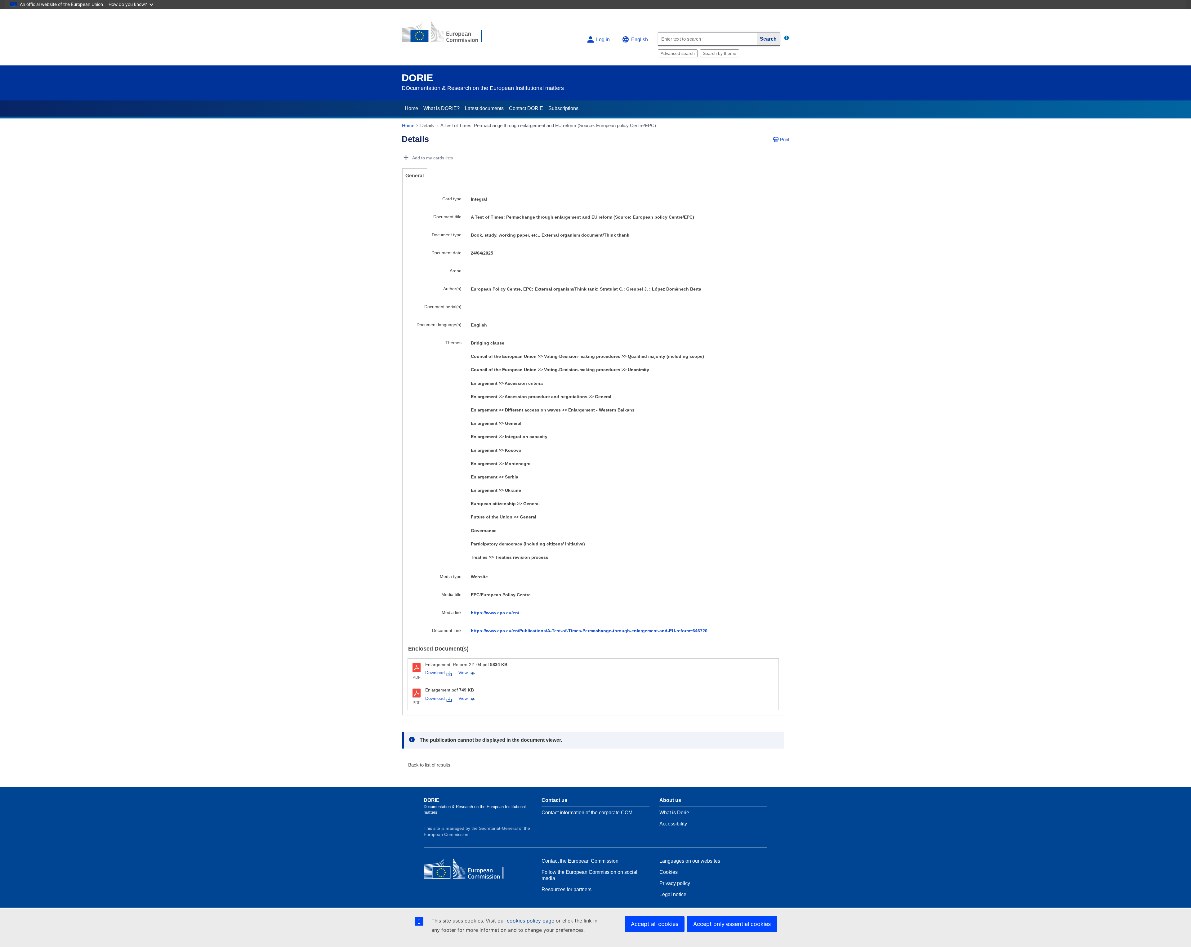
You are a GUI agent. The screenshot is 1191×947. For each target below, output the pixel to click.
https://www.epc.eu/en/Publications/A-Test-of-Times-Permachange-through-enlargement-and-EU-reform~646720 (589, 630)
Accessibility (673, 823)
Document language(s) (439, 324)
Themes (453, 342)
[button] (426, 764)
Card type (452, 198)
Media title (451, 594)
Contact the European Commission (580, 861)
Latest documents (484, 108)
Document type (447, 234)
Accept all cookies (654, 924)
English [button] (639, 39)
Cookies (668, 872)
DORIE (417, 77)
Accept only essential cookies (732, 924)
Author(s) (452, 288)
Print (784, 139)
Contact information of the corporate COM (587, 812)
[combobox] (707, 39)
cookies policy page (530, 921)
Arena (456, 270)
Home (411, 108)
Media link (452, 612)
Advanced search (678, 53)
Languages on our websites (689, 861)
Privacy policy (674, 883)
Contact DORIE (526, 108)
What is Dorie (674, 812)
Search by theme (719, 53)
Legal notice (672, 894)
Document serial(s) (443, 306)
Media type (451, 576)
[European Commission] (447, 34)
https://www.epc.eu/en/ (495, 612)
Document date (446, 252)
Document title (447, 216)
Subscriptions (563, 108)
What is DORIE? (441, 108)
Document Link (447, 630)
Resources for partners (566, 889)
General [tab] (414, 175)
